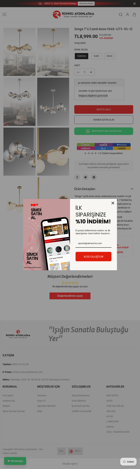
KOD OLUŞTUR (93, 256)
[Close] (113, 203)
